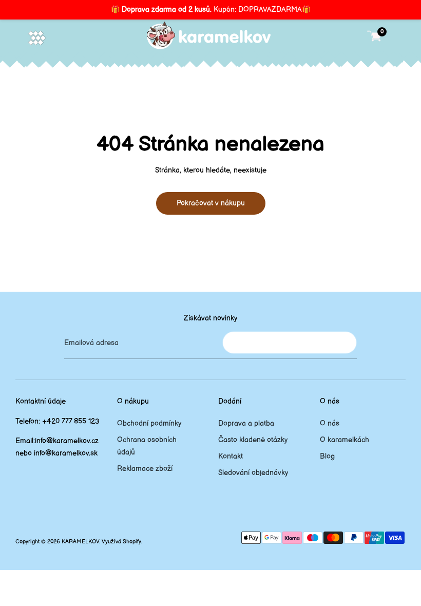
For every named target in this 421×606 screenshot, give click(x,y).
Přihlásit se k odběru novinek (289, 342)
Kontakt (230, 456)
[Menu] (37, 38)
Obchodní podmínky (149, 423)
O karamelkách (344, 439)
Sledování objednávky (253, 472)
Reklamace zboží (145, 468)
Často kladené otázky (253, 439)
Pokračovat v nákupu (211, 203)
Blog (327, 456)
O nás (329, 423)
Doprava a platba (246, 423)
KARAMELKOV (80, 542)
